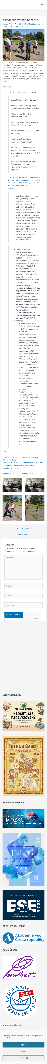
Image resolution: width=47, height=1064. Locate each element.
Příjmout (23, 1045)
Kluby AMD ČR (15, 24)
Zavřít (23, 1051)
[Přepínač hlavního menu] (42, 4)
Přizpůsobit (23, 1058)
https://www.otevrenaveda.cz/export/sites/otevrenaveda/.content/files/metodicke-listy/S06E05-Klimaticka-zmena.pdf (23, 465)
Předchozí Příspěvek (23, 528)
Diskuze (6, 24)
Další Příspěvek (23, 534)
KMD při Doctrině (29, 24)
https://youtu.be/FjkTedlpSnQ (18, 92)
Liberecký (40, 24)
